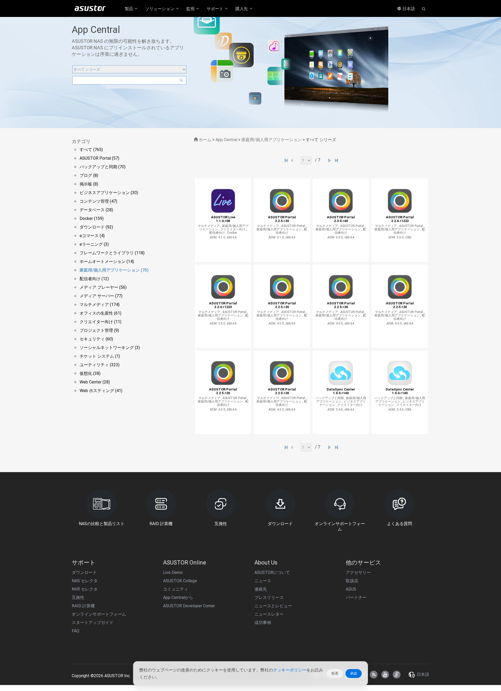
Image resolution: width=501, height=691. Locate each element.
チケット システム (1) (100, 356)
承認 (353, 673)
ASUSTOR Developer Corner (189, 605)
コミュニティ (175, 589)
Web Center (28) (95, 382)
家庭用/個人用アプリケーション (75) (114, 270)
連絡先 (260, 589)
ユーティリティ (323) (100, 364)
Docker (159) (92, 218)
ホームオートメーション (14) (107, 261)
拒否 (334, 673)
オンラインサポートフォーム (99, 614)
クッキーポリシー (289, 670)
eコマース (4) (92, 235)
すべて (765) (91, 149)
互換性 (78, 597)
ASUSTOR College (180, 580)
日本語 (408, 8)
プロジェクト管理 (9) (99, 330)
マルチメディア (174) (100, 304)
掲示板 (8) (89, 184)
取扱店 (352, 580)
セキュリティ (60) (96, 339)
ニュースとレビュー (273, 605)
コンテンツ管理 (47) (98, 201)
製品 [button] (129, 8)
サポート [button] (215, 8)
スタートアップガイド (93, 622)
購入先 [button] (242, 8)
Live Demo (173, 572)
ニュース (262, 580)
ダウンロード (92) (96, 227)
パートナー (356, 597)
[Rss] (374, 674)
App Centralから (178, 597)
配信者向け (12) (94, 278)
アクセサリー (358, 572)
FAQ (75, 630)
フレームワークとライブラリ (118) (112, 252)
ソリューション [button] (160, 8)
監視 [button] (191, 8)
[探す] (423, 8)
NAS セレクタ (85, 580)
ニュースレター (269, 614)
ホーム (204, 139)
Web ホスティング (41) (101, 390)
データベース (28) (96, 209)
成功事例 (262, 622)
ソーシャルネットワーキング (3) (110, 347)
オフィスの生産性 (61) (100, 313)
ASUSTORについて (272, 572)
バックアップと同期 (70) (103, 166)
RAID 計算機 (83, 605)
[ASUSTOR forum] (397, 674)
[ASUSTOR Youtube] (385, 674)
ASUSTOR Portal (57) (99, 158)
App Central (226, 139)
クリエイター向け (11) (100, 321)
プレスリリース (269, 597)
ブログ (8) (89, 175)
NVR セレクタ (85, 589)
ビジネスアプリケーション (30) (109, 192)
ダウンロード (84, 572)
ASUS (351, 589)
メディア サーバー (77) (101, 295)
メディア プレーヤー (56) (103, 287)
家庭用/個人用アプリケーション (271, 139)
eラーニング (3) (94, 244)
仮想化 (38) (90, 373)
